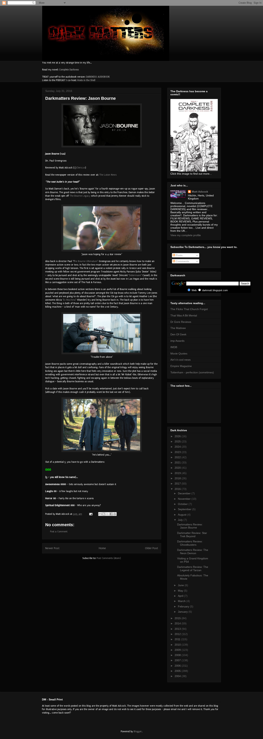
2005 (178, 670)
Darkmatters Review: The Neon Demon (192, 551)
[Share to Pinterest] (115, 514)
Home (102, 548)
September (185, 509)
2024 (178, 446)
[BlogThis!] (104, 514)
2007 (178, 660)
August (182, 514)
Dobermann (135, 275)
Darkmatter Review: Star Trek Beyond (192, 534)
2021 (178, 462)
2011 (178, 639)
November (184, 498)
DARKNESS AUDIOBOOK (98, 76)
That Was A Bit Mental (183, 315)
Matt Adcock (200, 191)
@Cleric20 (79, 167)
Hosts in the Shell (86, 80)
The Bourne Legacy (80, 195)
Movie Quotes (178, 353)
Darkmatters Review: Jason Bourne (190, 526)
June (181, 585)
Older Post (151, 548)
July (180, 519)
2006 (178, 665)
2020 (178, 467)
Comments (182, 261)
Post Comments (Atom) (109, 558)
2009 (178, 649)
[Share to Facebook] (111, 514)
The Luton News (107, 174)
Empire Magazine (181, 366)
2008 (178, 655)
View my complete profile (185, 235)
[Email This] (100, 514)
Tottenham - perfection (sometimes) (192, 372)
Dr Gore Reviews (180, 321)
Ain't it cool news (180, 359)
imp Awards (177, 340)
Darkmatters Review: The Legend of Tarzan (192, 568)
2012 (178, 634)
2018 (178, 478)
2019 (178, 473)
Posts (179, 255)
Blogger (138, 731)
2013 (178, 628)
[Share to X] (107, 514)
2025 (178, 441)
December (184, 493)
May (181, 590)
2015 (178, 618)
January (183, 611)
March (182, 601)
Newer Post (52, 548)
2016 (178, 488)
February (184, 606)
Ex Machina (69, 299)
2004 (178, 676)
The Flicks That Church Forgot (189, 309)
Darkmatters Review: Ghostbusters (190, 543)
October (183, 504)
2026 (178, 436)
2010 (178, 644)
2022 (178, 457)
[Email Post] (90, 514)
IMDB (173, 347)
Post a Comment (58, 531)
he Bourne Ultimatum (86, 261)
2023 (178, 452)
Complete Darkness (69, 69)
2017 (178, 483)
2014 (178, 623)
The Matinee (178, 328)
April (181, 595)
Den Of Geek (178, 334)
